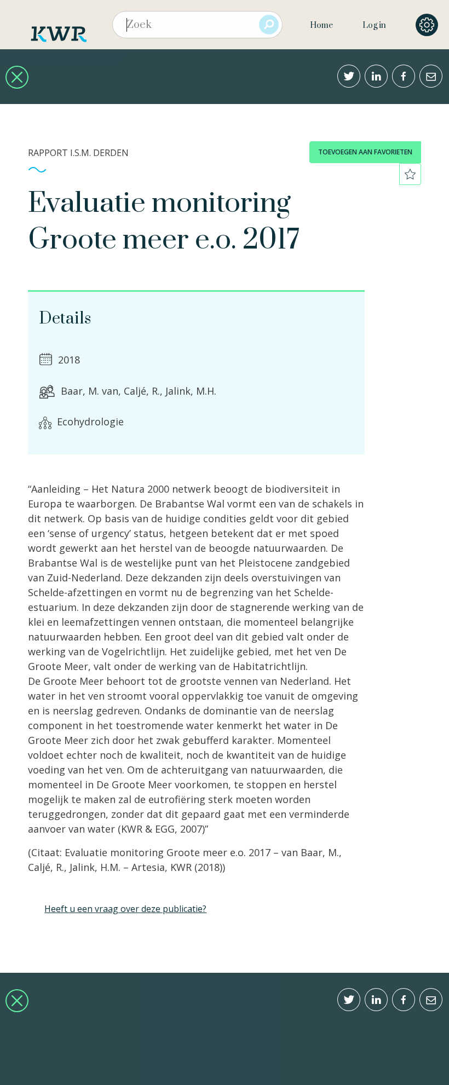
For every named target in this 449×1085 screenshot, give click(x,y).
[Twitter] (348, 76)
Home (321, 25)
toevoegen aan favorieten (365, 152)
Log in (374, 25)
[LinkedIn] (376, 76)
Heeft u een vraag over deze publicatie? (125, 909)
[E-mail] (430, 76)
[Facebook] (403, 76)
